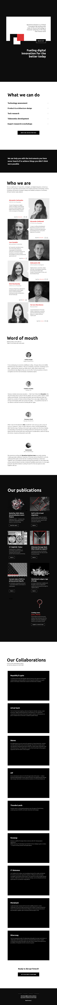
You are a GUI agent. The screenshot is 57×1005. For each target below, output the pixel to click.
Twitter (31, 992)
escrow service (22, 743)
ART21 (25, 451)
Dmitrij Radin (28, 450)
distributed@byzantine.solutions (28, 996)
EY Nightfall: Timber (15, 547)
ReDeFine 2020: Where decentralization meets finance (16, 515)
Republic (25, 361)
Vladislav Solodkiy (28, 388)
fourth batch (36, 748)
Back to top (28, 1000)
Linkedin (25, 992)
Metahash (14, 903)
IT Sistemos (15, 870)
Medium (20, 992)
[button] (41, 41)
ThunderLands (16, 805)
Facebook (36, 992)
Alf (11, 773)
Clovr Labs (25, 420)
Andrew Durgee (28, 359)
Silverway (14, 935)
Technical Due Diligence (26, 908)
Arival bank (27, 390)
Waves (13, 740)
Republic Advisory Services (28, 678)
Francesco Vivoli (28, 419)
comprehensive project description (18, 941)
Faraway (13, 838)
